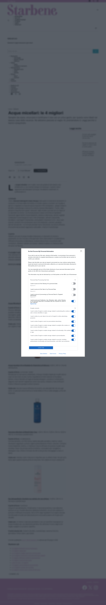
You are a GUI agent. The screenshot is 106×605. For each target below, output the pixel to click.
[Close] (81, 251)
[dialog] (53, 302)
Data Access (53, 353)
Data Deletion (43, 353)
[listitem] (53, 280)
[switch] (73, 283)
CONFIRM (41, 347)
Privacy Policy (62, 353)
